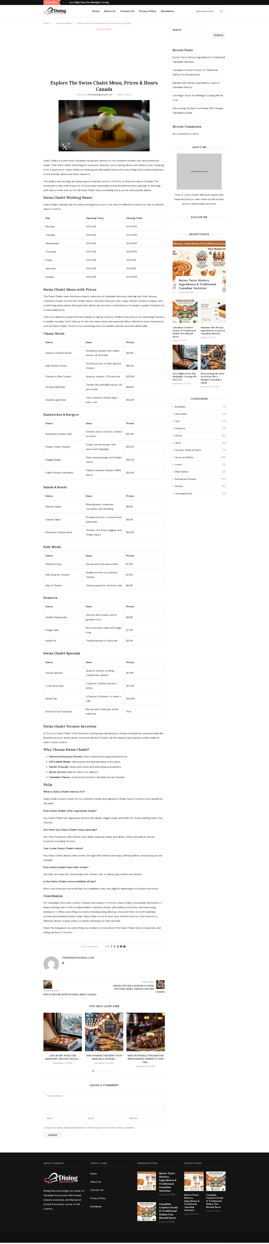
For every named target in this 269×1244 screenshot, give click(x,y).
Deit (200, 421)
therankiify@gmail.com (100, 94)
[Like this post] (108, 946)
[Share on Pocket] (121, 946)
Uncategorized (200, 493)
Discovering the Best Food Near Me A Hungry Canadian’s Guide (212, 378)
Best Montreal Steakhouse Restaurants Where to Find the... (146, 1059)
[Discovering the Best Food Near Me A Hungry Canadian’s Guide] (104, 1032)
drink (200, 442)
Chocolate (200, 413)
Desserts (200, 428)
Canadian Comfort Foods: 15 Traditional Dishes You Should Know (184, 332)
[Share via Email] (124, 946)
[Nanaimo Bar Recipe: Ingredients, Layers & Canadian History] (213, 311)
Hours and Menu (64, 23)
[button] (63, 2)
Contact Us (127, 11)
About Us (110, 11)
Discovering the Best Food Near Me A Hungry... (93, 2)
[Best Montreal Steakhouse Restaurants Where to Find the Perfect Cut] (145, 1032)
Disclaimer (167, 11)
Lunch (200, 464)
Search (177, 29)
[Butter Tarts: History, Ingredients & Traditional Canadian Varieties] (199, 267)
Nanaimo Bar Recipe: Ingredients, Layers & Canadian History (213, 330)
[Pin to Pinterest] (118, 946)
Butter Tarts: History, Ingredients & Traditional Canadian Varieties (197, 284)
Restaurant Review (200, 479)
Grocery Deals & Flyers (200, 450)
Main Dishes (200, 471)
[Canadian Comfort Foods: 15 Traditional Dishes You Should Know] (185, 311)
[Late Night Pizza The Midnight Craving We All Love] (62, 1032)
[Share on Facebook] (111, 946)
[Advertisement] (104, 55)
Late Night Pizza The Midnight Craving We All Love (185, 376)
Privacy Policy (147, 11)
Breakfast (200, 406)
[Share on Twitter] (114, 946)
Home (95, 11)
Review (200, 486)
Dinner (200, 435)
